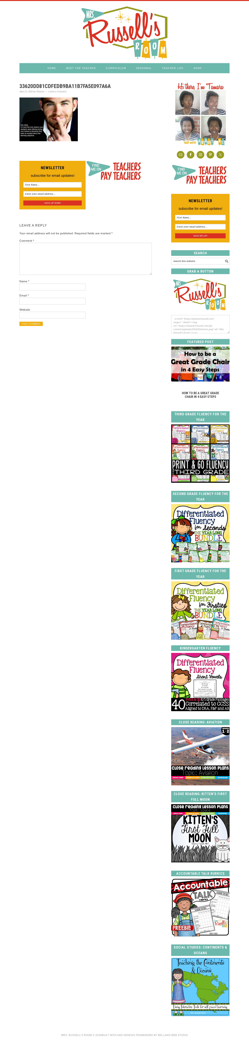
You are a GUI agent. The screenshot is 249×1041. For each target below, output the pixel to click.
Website (24, 309)
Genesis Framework (138, 1035)
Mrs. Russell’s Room (76, 1035)
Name (24, 281)
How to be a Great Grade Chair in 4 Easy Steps (200, 395)
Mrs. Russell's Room (124, 32)
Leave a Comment (57, 91)
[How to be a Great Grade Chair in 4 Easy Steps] (200, 380)
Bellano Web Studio (173, 1035)
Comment (26, 240)
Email (24, 295)
